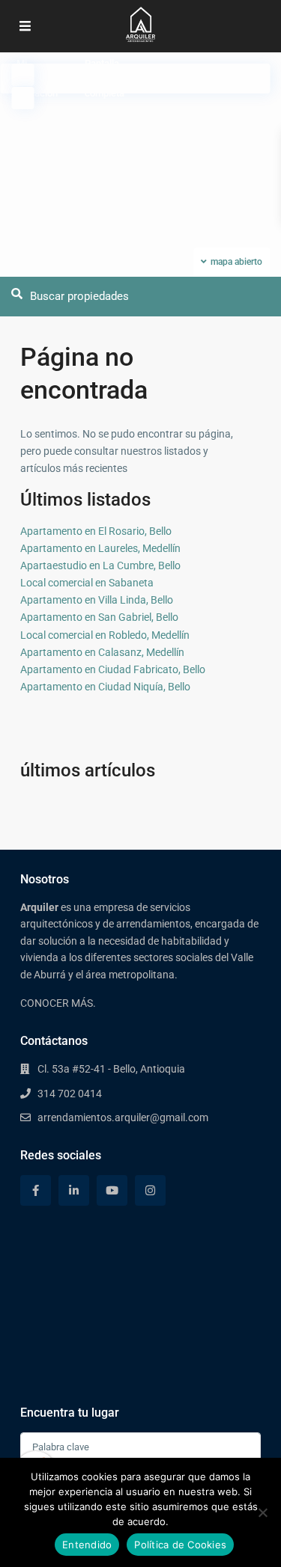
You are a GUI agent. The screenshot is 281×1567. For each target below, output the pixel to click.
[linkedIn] (73, 1190)
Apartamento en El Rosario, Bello (96, 531)
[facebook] (35, 1190)
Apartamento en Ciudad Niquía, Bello (105, 687)
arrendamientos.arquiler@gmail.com (122, 1117)
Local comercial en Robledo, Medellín (105, 635)
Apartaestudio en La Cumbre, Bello (100, 565)
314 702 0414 (69, 1094)
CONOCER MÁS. (58, 1003)
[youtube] (112, 1190)
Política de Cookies (180, 1545)
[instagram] (150, 1190)
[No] (262, 1512)
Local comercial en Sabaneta (87, 583)
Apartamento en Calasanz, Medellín (102, 652)
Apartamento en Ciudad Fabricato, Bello (112, 669)
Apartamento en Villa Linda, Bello (96, 600)
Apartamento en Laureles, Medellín (100, 548)
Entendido (87, 1545)
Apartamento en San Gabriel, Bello (99, 617)
